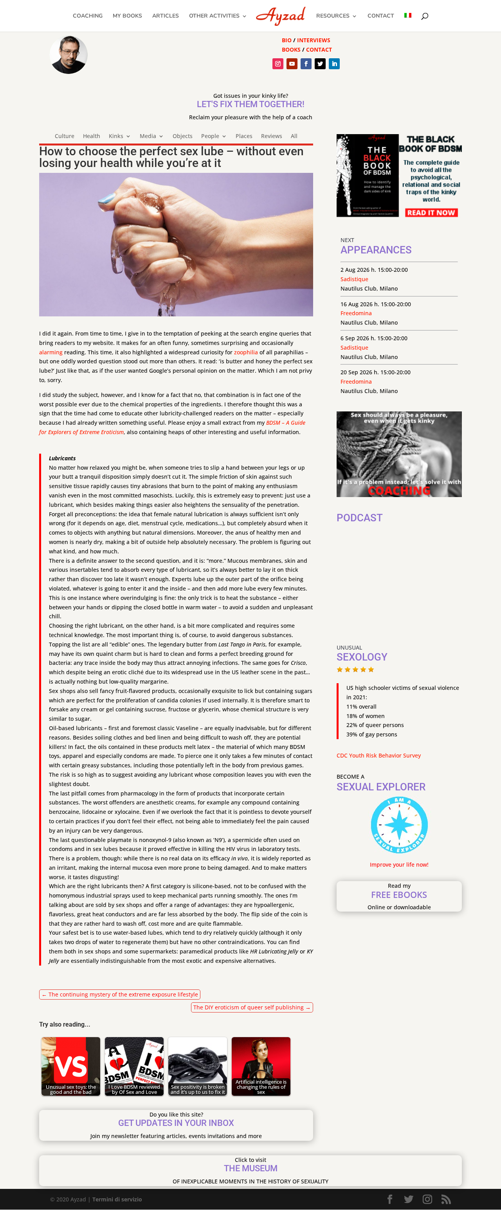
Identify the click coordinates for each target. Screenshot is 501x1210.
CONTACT (319, 49)
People (210, 136)
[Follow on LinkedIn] (334, 63)
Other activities (214, 16)
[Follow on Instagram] (277, 63)
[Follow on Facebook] (306, 63)
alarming (51, 352)
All (294, 136)
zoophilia (246, 352)
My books (127, 16)
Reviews (271, 136)
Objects (183, 136)
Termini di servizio (117, 1199)
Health (91, 136)
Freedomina (356, 313)
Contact (381, 16)
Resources (333, 16)
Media (148, 136)
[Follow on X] (320, 63)
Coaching (88, 16)
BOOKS (291, 49)
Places (244, 136)
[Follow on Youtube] (292, 63)
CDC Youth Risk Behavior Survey (379, 755)
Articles (165, 16)
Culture (64, 136)
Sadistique (354, 279)
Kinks (116, 136)
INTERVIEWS (313, 40)
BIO (287, 40)
